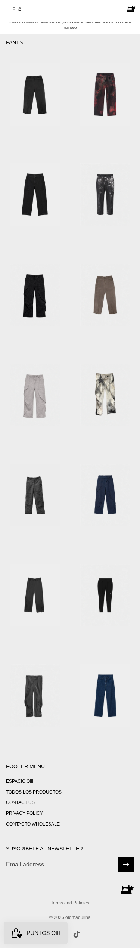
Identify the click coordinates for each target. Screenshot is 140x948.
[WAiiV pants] (35, 695)
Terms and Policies (70, 903)
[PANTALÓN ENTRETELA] (35, 495)
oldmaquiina (78, 917)
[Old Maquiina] (131, 9)
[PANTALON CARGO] (35, 194)
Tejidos (108, 22)
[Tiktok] (76, 934)
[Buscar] (14, 9)
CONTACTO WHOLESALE (33, 824)
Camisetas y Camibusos (38, 22)
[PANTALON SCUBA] (35, 595)
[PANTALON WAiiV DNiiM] (35, 295)
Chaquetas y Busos (69, 22)
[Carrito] (20, 9)
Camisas (15, 22)
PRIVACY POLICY (24, 813)
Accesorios (123, 22)
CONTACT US (20, 802)
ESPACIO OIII (19, 780)
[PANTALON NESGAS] (35, 94)
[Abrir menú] (7, 9)
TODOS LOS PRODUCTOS (34, 791)
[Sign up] (126, 864)
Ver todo (70, 27)
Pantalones (93, 22)
